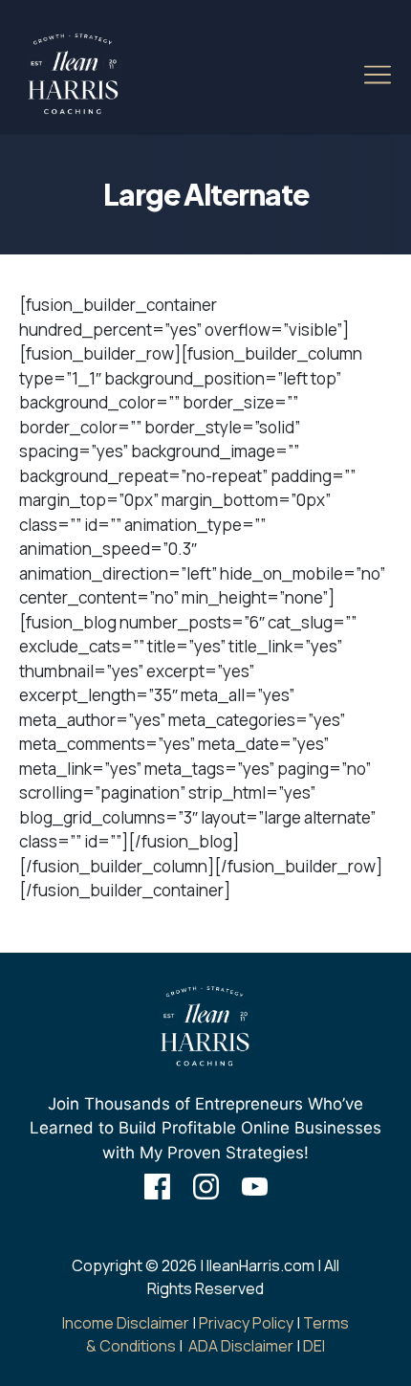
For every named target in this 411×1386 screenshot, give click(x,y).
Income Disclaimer (125, 1322)
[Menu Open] (359, 74)
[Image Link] (73, 75)
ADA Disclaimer (240, 1345)
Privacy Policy (246, 1322)
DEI (314, 1345)
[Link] (157, 1186)
